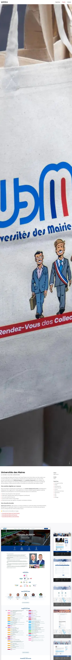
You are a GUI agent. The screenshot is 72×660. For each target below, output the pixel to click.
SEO (55, 494)
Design (56, 484)
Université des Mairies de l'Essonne (9, 515)
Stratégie (56, 497)
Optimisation (57, 492)
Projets (63, 2)
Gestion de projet (58, 487)
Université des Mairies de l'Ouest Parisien (11, 513)
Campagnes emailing (59, 483)
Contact (69, 2)
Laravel (56, 489)
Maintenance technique (59, 491)
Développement (58, 486)
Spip (55, 495)
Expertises (57, 2)
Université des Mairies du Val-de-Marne (10, 516)
